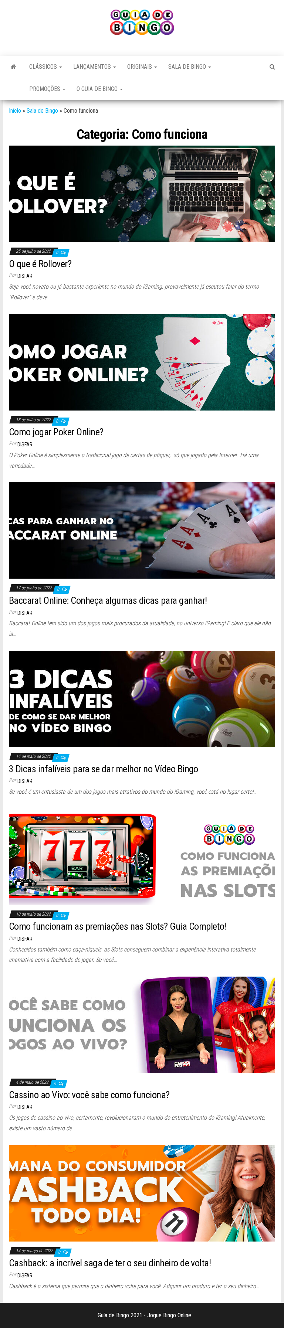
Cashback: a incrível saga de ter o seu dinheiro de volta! (110, 1263)
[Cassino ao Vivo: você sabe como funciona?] (142, 1024)
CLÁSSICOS (43, 66)
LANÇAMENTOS (92, 66)
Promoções (45, 88)
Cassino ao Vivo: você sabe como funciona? (89, 1094)
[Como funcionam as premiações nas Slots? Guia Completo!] (142, 855)
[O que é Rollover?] (142, 193)
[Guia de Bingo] (13, 67)
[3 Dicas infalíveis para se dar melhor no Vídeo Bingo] (142, 698)
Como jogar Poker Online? (56, 431)
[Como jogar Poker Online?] (142, 361)
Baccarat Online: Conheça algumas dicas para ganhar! (108, 600)
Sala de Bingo (42, 110)
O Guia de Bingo (98, 88)
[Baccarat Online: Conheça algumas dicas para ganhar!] (142, 530)
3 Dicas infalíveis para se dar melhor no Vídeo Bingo (103, 768)
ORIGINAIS (140, 66)
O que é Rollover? (40, 263)
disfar (25, 276)
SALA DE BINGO (187, 66)
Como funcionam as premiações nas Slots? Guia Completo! (117, 926)
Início (15, 110)
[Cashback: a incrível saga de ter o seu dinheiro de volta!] (142, 1192)
